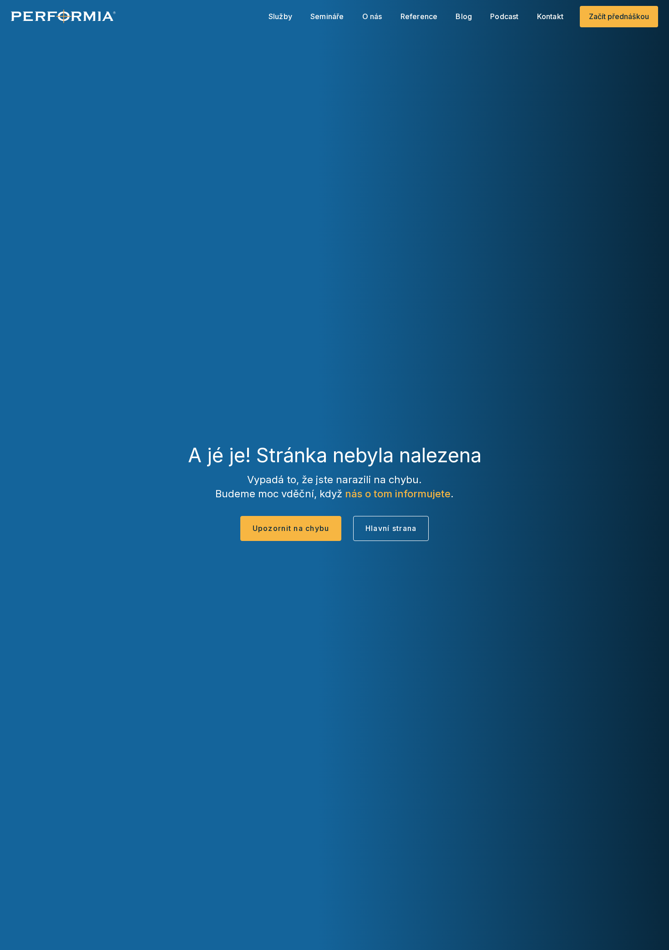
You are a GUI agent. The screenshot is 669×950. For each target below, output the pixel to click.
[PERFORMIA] (63, 16)
